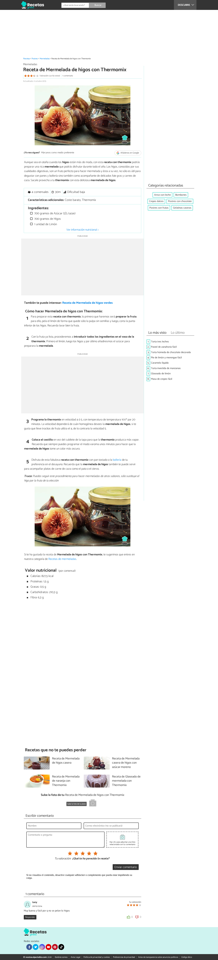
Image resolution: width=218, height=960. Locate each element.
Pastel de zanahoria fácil (164, 347)
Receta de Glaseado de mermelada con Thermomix (126, 781)
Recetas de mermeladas (62, 559)
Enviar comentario (125, 867)
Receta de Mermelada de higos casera (65, 761)
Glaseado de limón (161, 373)
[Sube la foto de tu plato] (92, 803)
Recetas (26, 58)
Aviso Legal (75, 957)
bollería (117, 459)
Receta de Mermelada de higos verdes (87, 302)
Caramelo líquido (160, 363)
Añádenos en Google (129, 153)
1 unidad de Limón (45, 224)
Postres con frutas (159, 208)
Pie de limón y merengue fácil (166, 357)
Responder (30, 917)
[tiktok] (61, 947)
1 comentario (67, 76)
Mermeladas (45, 58)
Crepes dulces (156, 201)
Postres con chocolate (180, 201)
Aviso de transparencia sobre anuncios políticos (158, 957)
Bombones (181, 195)
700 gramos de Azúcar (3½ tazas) (54, 213)
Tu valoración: (63, 859)
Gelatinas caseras (182, 208)
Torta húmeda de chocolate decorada (171, 352)
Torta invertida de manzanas (166, 368)
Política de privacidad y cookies (96, 957)
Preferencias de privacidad (124, 957)
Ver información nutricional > (82, 229)
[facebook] (29, 947)
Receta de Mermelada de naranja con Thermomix (65, 781)
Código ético (186, 957)
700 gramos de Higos (47, 218)
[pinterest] (55, 947)
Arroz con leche (162, 195)
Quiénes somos (61, 957)
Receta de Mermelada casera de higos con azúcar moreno (125, 763)
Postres (35, 58)
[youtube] (48, 947)
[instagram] (42, 947)
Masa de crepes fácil (161, 379)
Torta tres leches (160, 341)
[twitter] (35, 947)
